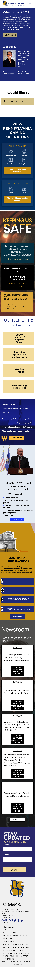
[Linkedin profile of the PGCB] (22, 921)
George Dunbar (23, 55)
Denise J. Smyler (8, 74)
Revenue (19, 371)
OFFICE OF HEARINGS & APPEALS (16, 947)
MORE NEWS (17, 820)
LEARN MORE (10, 35)
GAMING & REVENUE (11, 933)
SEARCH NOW (16, 438)
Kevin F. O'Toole (23, 74)
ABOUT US (7, 930)
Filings (19, 342)
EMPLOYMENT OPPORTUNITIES (16, 953)
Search (19, 334)
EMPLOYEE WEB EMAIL (9, 961)
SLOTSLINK (7, 939)
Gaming (19, 369)
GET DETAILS (17, 616)
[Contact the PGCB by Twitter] (15, 921)
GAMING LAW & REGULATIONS (15, 944)
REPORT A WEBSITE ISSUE (25, 961)
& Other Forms (19, 357)
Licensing (19, 352)
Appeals (19, 339)
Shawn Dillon (22, 57)
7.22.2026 (17, 716)
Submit (15, 869)
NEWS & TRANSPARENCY (13, 950)
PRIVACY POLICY (6, 962)
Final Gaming (19, 385)
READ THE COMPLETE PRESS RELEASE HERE (17, 670)
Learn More (17, 519)
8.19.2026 (17, 648)
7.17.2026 (17, 750)
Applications (19, 354)
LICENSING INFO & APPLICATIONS (16, 936)
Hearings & (19, 337)
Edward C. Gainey (24, 59)
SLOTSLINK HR (9, 941)
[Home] (4, 3)
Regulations (19, 387)
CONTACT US (8, 959)
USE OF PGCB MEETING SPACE (15, 956)
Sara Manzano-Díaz (24, 53)
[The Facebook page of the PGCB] (19, 921)
